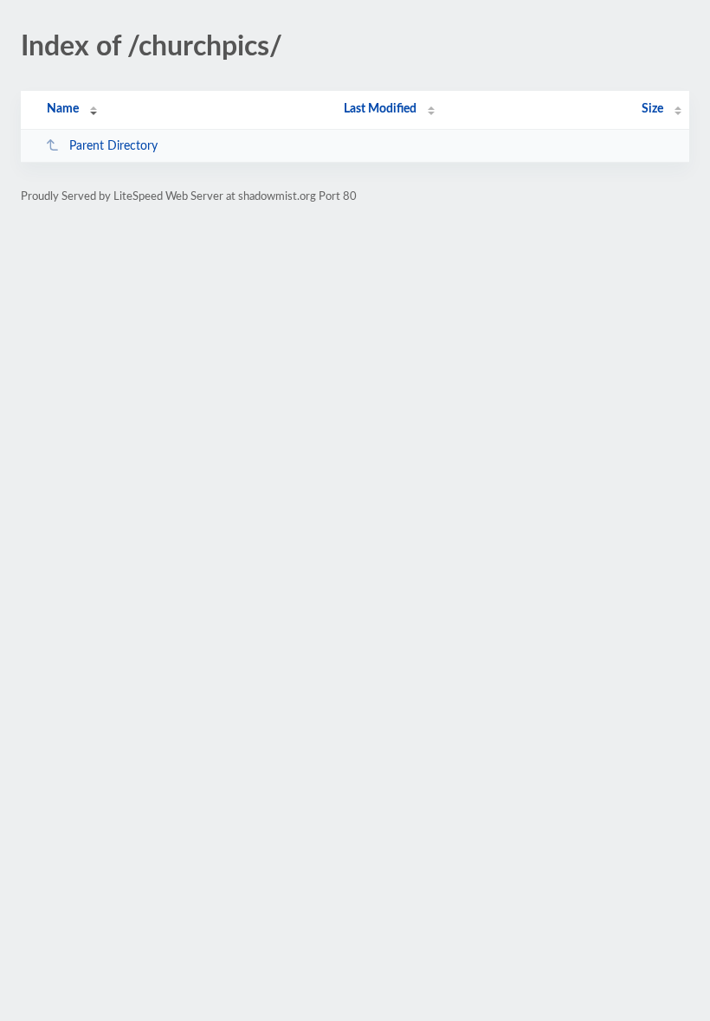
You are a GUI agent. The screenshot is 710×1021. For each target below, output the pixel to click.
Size (652, 109)
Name (63, 109)
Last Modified (380, 109)
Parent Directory (113, 146)
